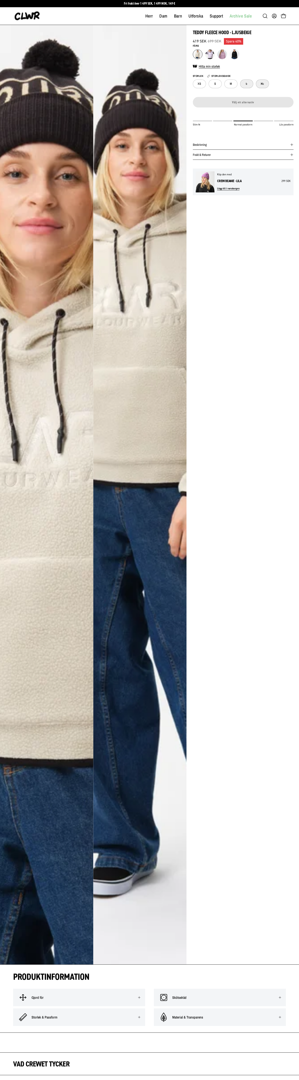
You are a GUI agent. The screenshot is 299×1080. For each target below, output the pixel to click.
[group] (149, 3)
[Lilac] (210, 54)
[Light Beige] (197, 54)
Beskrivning (200, 144)
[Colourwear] (27, 16)
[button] (265, 16)
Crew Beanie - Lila (229, 181)
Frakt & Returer (202, 155)
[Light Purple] (222, 54)
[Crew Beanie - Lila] (205, 181)
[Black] (234, 54)
